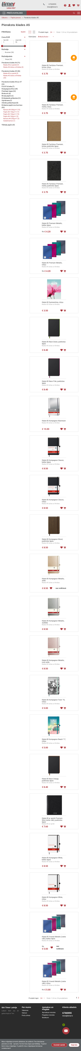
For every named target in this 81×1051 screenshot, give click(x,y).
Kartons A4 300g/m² (11, 110)
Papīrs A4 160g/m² (10, 116)
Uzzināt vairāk (59, 1045)
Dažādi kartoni (9, 121)
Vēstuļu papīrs (8, 125)
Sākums (5, 18)
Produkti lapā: (43, 32)
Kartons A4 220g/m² (11, 118)
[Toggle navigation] (78, 13)
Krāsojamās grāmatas (11, 98)
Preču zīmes (26, 1015)
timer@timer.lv (52, 7)
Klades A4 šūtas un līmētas (13, 67)
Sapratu (74, 1045)
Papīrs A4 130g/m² (11, 112)
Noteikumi (45, 1017)
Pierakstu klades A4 (11, 63)
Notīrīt (23, 32)
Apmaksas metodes (49, 1012)
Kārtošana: (32, 37)
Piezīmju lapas (9, 91)
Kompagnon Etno (10, 89)
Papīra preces (16, 18)
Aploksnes (7, 100)
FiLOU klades (8, 86)
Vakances (25, 1010)
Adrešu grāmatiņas (10, 103)
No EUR (6, 40)
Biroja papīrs (8, 96)
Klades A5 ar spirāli (10, 73)
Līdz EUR (18, 40)
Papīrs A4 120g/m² (11, 114)
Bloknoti (6, 93)
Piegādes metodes (48, 1015)
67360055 (52, 4)
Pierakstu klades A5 (31, 18)
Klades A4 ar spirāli (11, 65)
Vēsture (24, 1013)
